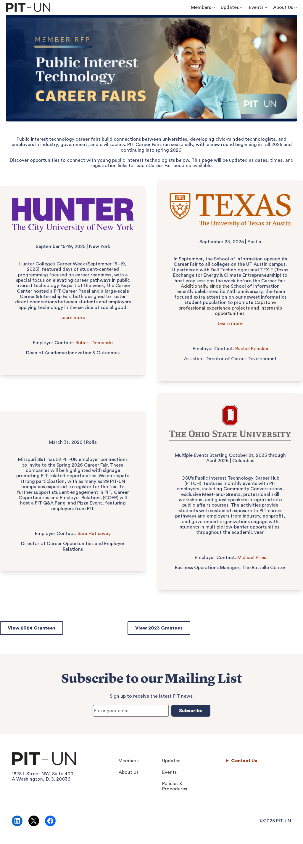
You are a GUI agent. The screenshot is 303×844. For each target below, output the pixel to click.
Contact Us (244, 760)
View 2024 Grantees (31, 628)
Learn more (72, 317)
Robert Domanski (94, 342)
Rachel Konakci (251, 348)
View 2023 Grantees (159, 628)
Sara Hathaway (94, 533)
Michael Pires (251, 557)
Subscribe (191, 710)
